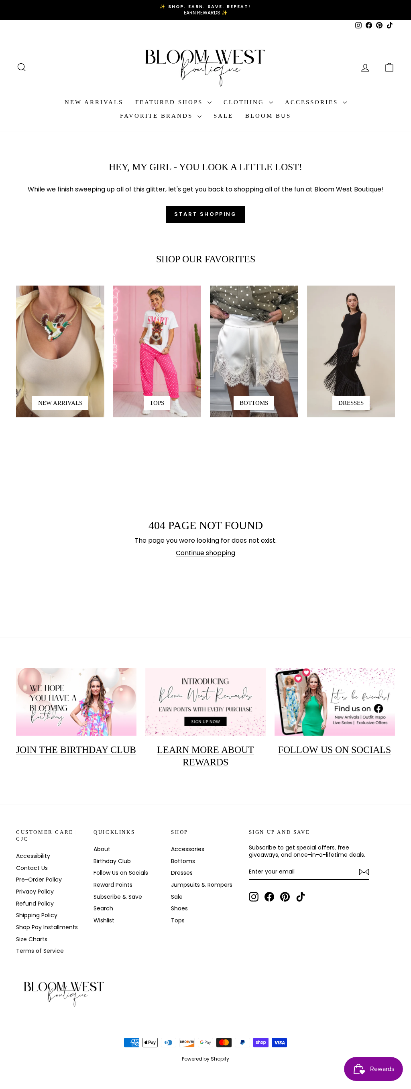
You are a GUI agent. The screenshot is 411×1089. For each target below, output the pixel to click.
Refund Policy (35, 904)
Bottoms (183, 861)
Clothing (245, 102)
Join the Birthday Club (76, 750)
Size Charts (31, 939)
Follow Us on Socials (121, 873)
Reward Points (113, 885)
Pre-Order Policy (39, 880)
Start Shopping (205, 214)
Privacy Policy (35, 892)
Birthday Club (112, 861)
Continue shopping (205, 553)
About (102, 849)
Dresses (182, 873)
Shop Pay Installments (47, 927)
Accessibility (33, 856)
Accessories (313, 102)
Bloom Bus (268, 116)
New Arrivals (94, 102)
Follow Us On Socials (334, 750)
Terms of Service (40, 951)
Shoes (179, 908)
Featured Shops (170, 102)
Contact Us (32, 868)
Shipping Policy (36, 915)
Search (103, 908)
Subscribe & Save (118, 897)
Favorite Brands (157, 116)
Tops (178, 920)
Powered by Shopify (205, 1058)
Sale (223, 116)
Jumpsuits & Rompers (201, 885)
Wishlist (104, 920)
